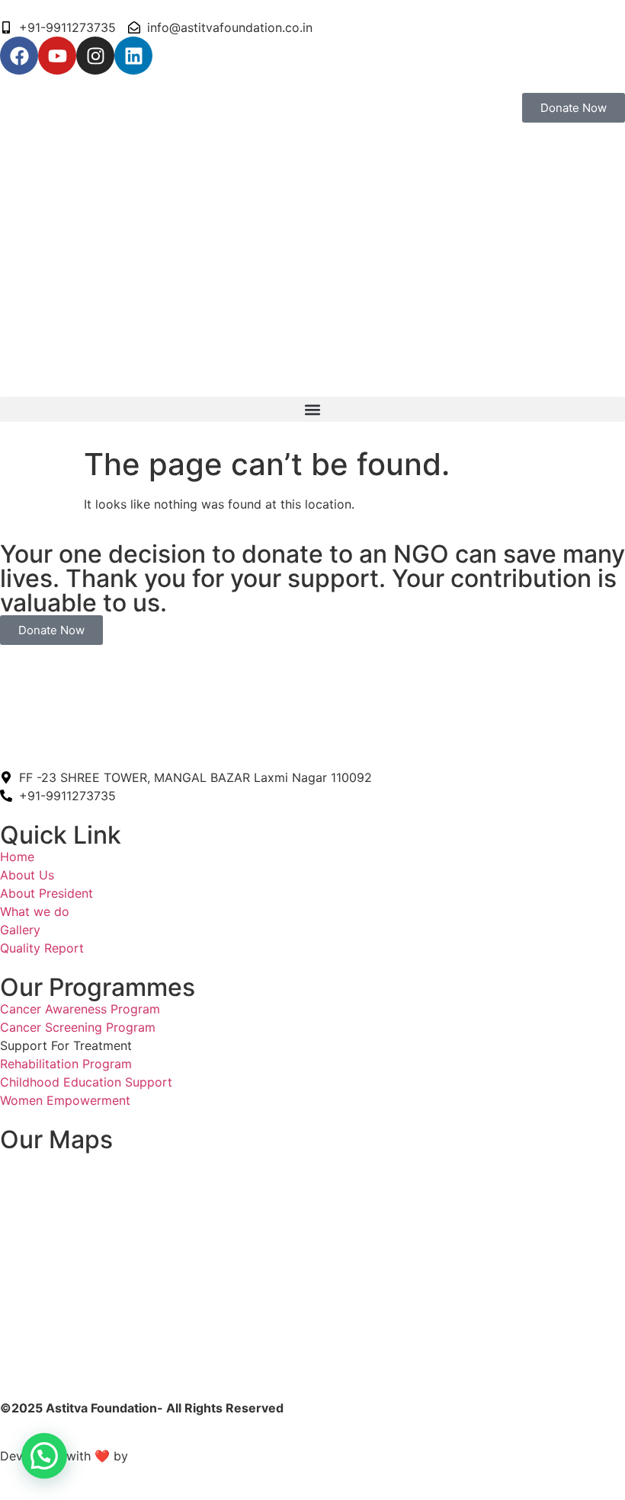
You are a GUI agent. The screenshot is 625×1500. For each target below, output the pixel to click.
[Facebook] (19, 56)
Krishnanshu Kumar (190, 1455)
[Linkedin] (133, 56)
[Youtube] (57, 56)
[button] (312, 409)
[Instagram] (95, 56)
